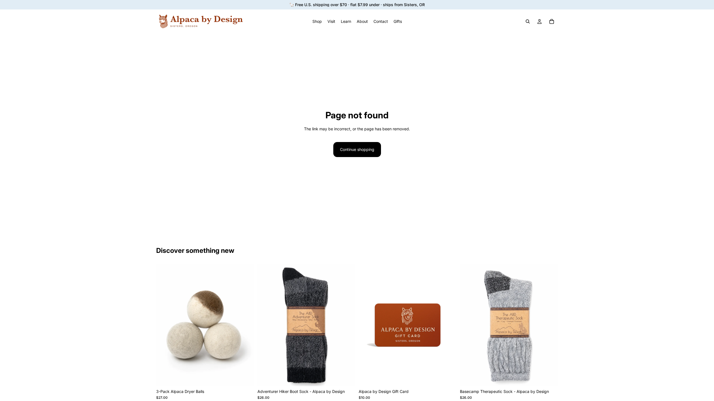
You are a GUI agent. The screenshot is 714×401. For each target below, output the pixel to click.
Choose (351, 377)
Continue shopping (357, 149)
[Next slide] (347, 325)
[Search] (528, 21)
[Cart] (552, 21)
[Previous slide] (265, 325)
